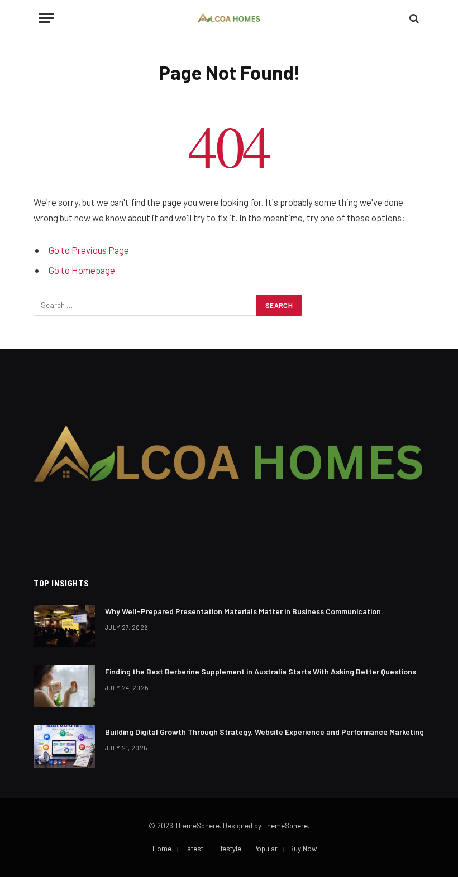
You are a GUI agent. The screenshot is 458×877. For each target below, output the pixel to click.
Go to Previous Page (89, 250)
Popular (265, 848)
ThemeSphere (285, 825)
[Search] (413, 18)
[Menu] (46, 18)
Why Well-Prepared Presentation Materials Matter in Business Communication (243, 611)
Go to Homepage (82, 270)
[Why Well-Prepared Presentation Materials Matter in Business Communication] (64, 626)
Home (161, 848)
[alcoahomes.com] (229, 18)
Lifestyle (228, 848)
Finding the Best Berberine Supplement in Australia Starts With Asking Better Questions (260, 671)
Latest (193, 848)
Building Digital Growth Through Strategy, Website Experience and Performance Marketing (264, 731)
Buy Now (303, 848)
